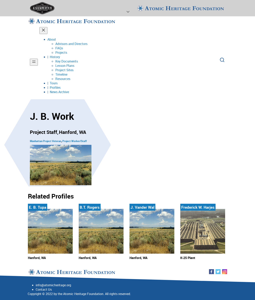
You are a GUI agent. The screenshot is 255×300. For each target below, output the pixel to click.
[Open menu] (34, 62)
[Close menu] (43, 30)
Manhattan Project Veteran (45, 141)
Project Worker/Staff (74, 141)
